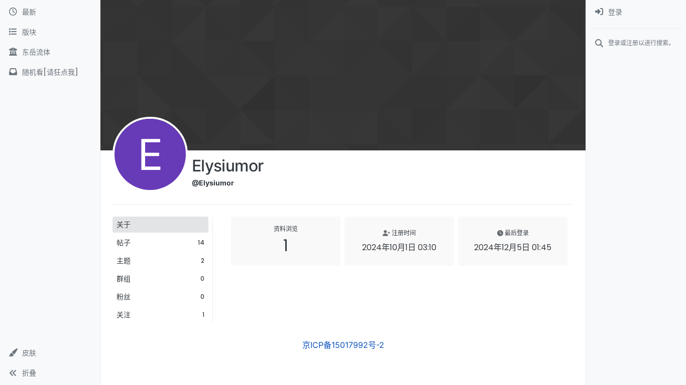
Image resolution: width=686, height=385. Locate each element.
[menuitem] (636, 12)
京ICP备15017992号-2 (343, 345)
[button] (50, 353)
